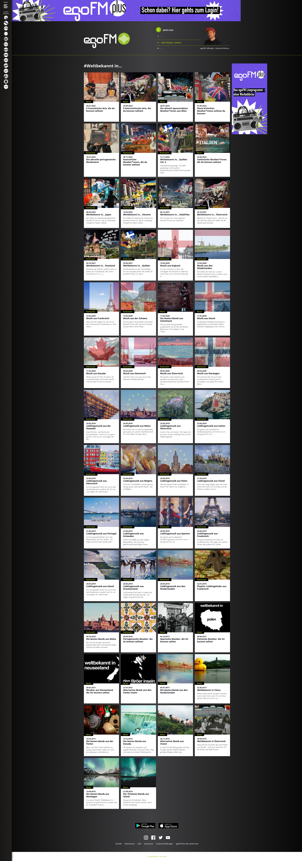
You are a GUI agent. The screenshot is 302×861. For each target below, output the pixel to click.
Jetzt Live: (168, 30)
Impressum (148, 843)
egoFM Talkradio (207, 48)
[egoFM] (107, 47)
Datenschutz (130, 843)
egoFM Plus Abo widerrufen (187, 843)
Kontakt (118, 843)
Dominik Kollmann (223, 48)
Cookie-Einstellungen (164, 843)
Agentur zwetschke (160, 856)
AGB (139, 843)
